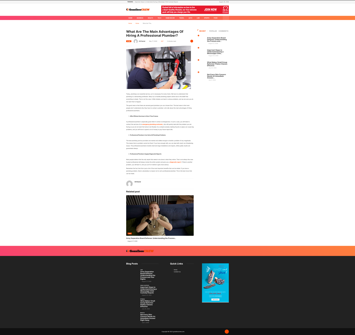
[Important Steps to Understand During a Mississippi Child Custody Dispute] (132, 289)
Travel (181, 18)
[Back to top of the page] (226, 331)
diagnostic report (175, 162)
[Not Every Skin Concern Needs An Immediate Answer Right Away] (132, 316)
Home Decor (170, 18)
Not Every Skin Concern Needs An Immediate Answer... (216, 76)
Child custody (211, 48)
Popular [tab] (213, 31)
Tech (159, 18)
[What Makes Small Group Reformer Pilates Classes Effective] (132, 303)
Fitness (209, 60)
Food (215, 18)
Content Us (177, 272)
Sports (206, 18)
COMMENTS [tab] (223, 31)
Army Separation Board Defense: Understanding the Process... (151, 238)
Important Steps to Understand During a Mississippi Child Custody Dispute (156, 2)
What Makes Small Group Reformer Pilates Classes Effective (217, 64)
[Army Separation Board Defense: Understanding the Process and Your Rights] (132, 274)
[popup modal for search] (226, 18)
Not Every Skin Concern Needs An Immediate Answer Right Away (147, 317)
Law (198, 18)
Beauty (209, 72)
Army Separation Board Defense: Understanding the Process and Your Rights (147, 275)
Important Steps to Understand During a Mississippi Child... (215, 51)
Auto (190, 18)
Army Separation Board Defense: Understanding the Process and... (217, 39)
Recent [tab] (202, 31)
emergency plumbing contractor (152, 124)
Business (140, 18)
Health (150, 18)
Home (130, 18)
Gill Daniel (142, 41)
